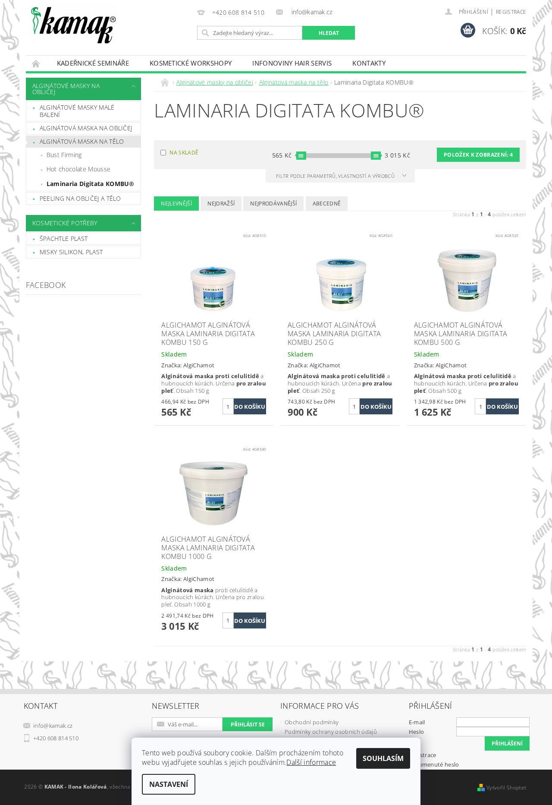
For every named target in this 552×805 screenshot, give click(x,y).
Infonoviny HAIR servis (292, 63)
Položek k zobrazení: (478, 154)
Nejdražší (221, 203)
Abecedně (327, 203)
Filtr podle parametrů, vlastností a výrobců (336, 176)
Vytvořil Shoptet (506, 787)
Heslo (416, 732)
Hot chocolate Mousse (78, 169)
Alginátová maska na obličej (86, 128)
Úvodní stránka (36, 63)
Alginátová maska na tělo (82, 141)
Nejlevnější (176, 203)
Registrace (511, 12)
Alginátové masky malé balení (77, 111)
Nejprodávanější (273, 203)
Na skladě (183, 152)
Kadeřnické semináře (93, 63)
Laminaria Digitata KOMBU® (91, 184)
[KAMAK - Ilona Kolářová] (73, 24)
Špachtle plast (64, 238)
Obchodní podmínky (312, 722)
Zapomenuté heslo (434, 764)
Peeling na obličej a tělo (80, 198)
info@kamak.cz (52, 725)
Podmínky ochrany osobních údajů (331, 732)
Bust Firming (64, 155)
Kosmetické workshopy (191, 63)
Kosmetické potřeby (64, 223)
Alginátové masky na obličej (66, 89)
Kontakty (369, 63)
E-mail (417, 722)
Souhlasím (383, 758)
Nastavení (168, 784)
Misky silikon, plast (71, 252)
